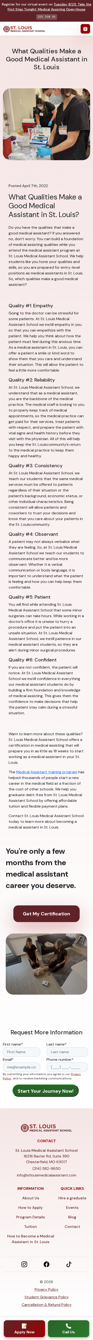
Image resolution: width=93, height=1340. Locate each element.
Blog (72, 1217)
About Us (30, 1198)
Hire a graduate (72, 1198)
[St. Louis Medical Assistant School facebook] (46, 1264)
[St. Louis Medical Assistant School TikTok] (69, 1264)
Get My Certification (46, 914)
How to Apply (30, 1207)
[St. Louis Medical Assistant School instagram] (24, 1264)
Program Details (30, 1217)
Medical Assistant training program (46, 771)
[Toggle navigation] (85, 29)
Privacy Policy (46, 1289)
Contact (72, 1226)
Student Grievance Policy (47, 1297)
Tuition (30, 1226)
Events (72, 1207)
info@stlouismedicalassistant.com (46, 1175)
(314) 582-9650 (46, 1168)
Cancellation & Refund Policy (47, 1304)
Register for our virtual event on (46, 6)
